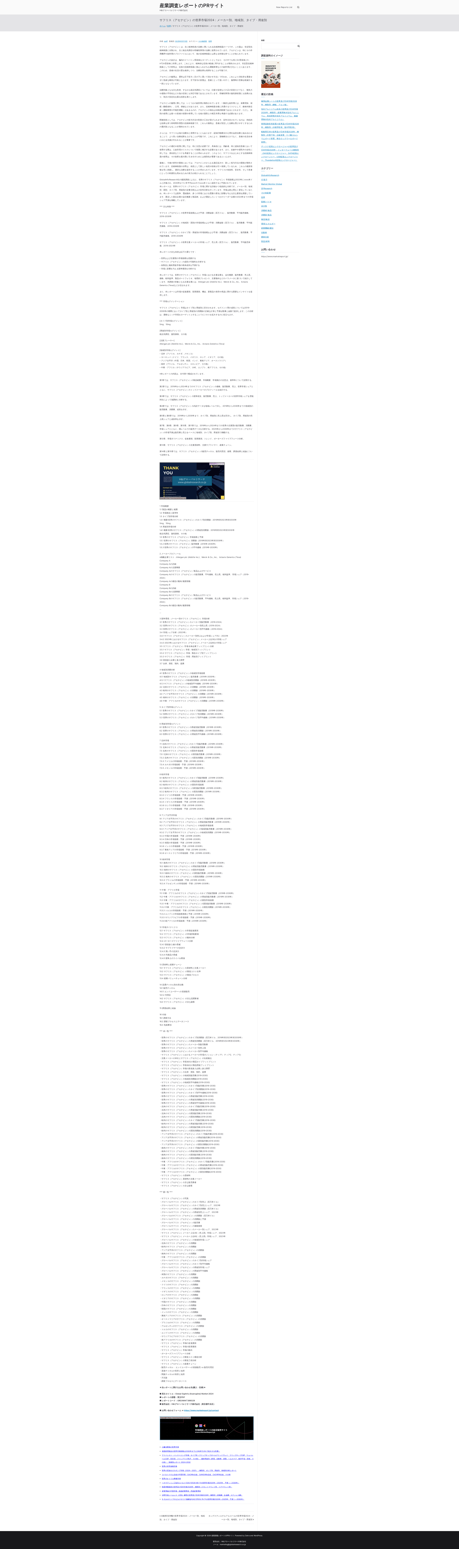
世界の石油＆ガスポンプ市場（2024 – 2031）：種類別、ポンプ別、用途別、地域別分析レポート (199, 1470)
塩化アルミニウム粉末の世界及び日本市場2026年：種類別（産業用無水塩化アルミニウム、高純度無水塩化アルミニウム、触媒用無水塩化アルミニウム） (280, 114)
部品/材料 (265, 241)
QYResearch (266, 188)
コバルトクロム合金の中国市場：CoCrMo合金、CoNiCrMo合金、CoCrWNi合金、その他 (196, 1474)
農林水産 (265, 237)
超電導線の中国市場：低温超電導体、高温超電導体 (181, 1491)
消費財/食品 (266, 215)
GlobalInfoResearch (270, 175)
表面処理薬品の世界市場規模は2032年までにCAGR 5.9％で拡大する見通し (191, 1451)
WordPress (258, 1536)
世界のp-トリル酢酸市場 (171, 1479)
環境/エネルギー (268, 224)
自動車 (264, 232)
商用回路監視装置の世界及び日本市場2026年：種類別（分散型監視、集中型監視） (280, 125)
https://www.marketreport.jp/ (274, 256)
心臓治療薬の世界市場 (170, 1447)
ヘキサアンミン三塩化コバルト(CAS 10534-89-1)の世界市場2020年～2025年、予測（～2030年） (200, 1483)
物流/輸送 (265, 219)
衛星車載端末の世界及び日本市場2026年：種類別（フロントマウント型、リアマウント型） (197, 1487)
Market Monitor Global (271, 184)
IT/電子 (264, 179)
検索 (263, 40)
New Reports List (284, 7)
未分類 (264, 206)
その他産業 (202, 41)
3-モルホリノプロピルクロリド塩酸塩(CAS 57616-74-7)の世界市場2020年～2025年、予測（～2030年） (203, 1499)
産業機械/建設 (267, 228)
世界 (210, 41)
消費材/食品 (266, 210)
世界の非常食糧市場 (169, 1466)
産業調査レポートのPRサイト (192, 5)
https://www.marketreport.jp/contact (201, 1410)
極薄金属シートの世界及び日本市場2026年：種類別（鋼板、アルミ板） (279, 103)
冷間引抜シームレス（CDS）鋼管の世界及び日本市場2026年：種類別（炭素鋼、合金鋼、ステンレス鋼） (202, 1495)
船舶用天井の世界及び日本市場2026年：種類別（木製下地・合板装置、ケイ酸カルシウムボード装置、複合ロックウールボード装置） (280, 136)
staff (166, 41)
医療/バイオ (266, 202)
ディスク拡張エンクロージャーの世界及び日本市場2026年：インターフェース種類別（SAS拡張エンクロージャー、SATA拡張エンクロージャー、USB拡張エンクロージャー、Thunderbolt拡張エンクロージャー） (280, 153)
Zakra (247, 1536)
